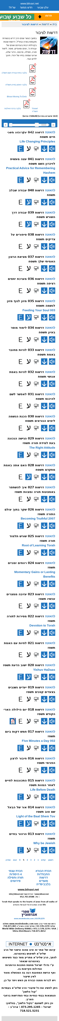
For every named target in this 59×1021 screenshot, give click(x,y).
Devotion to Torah (42, 625)
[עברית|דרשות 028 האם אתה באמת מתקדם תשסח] (28, 477)
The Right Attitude (42, 447)
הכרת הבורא (43, 871)
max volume (53, 125)
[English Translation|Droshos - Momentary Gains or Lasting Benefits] (20, 584)
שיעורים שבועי (16, 11)
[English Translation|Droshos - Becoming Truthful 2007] (20, 526)
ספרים (32, 11)
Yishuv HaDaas (44, 669)
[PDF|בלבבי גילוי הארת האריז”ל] (13, 721)
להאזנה (5, 125)
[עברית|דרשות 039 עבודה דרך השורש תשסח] (28, 224)
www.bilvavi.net (29, 3)
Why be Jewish (44, 843)
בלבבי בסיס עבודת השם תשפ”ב (14, 73)
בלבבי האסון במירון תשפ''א (16, 85)
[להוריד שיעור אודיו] (44, 148)
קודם (43, 860)
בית (55, 24)
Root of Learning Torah (38, 545)
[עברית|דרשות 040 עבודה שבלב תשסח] (28, 202)
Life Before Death (42, 789)
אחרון (8, 860)
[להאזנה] (52, 148)
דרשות (45, 24)
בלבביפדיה (43, 884)
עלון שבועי (42, 7)
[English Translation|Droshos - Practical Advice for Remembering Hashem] (20, 180)
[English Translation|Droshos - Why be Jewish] (20, 850)
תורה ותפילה (15, 877)
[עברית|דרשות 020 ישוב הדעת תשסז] (28, 677)
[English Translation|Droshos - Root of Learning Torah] (20, 552)
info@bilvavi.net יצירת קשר (21, 894)
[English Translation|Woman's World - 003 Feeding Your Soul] (20, 317)
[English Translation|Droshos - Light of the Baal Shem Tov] (20, 823)
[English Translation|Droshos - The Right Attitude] (20, 455)
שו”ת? (12, 7)
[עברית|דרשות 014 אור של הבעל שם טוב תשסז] (28, 823)
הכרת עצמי (15, 871)
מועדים (43, 881)
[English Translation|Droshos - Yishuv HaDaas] (20, 677)
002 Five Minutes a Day (38, 740)
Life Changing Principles (37, 141)
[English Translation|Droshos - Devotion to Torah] (20, 632)
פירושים (15, 881)
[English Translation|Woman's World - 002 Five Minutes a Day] (20, 748)
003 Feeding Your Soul (38, 310)
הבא (15, 860)
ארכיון (44, 11)
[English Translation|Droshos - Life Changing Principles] (20, 148)
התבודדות (43, 874)
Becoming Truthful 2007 (38, 518)
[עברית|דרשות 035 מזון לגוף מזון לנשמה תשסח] (28, 317)
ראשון (50, 860)
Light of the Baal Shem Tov (35, 816)
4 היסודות (15, 874)
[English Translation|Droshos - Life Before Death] (20, 797)
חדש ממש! (26, 7)
